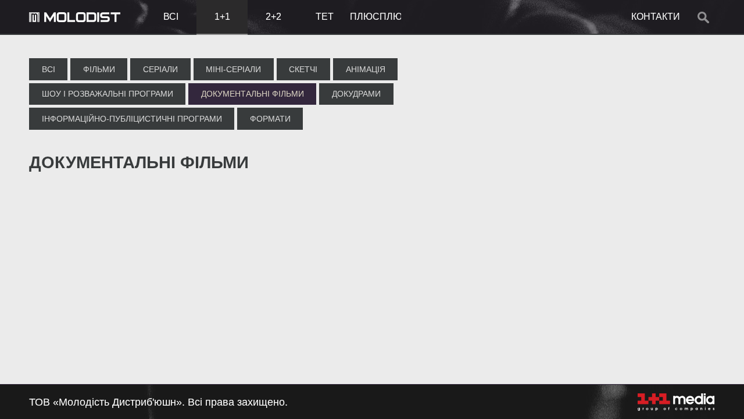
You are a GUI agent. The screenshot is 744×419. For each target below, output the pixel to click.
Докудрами (356, 93)
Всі (170, 17)
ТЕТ (325, 17)
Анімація (365, 69)
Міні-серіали (233, 69)
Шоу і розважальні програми (107, 93)
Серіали (160, 69)
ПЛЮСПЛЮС (375, 17)
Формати (270, 118)
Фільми (99, 69)
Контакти (655, 17)
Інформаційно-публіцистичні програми (132, 118)
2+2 (273, 17)
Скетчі (303, 69)
